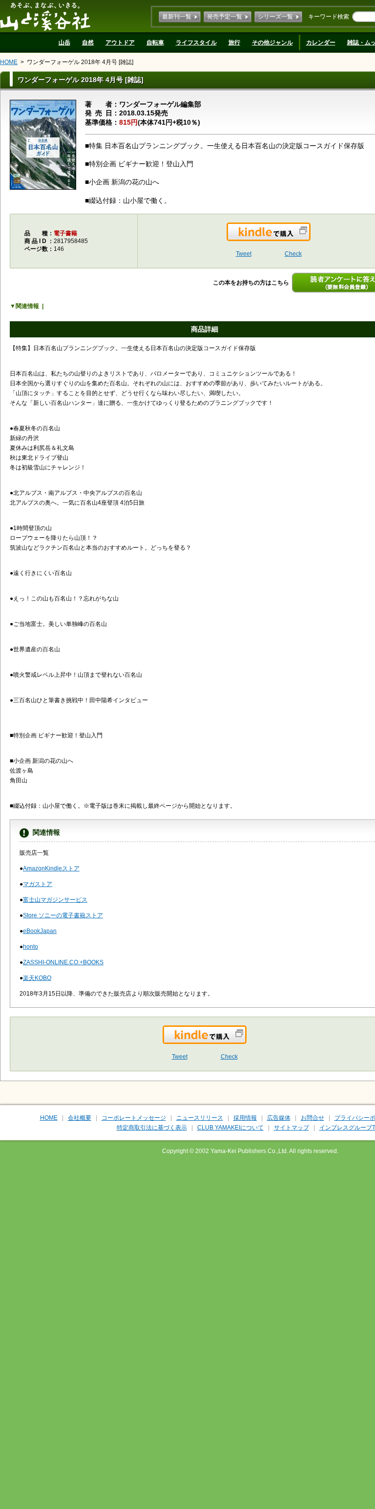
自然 (88, 42)
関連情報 (27, 306)
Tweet (243, 253)
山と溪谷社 (45, 16)
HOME (9, 62)
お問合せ (312, 1117)
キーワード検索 (328, 16)
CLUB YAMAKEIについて (230, 1127)
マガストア (37, 884)
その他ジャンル (272, 42)
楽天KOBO (37, 978)
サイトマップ (291, 1127)
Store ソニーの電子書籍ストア (63, 915)
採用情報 (245, 1117)
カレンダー (320, 42)
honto (30, 946)
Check (293, 253)
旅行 (234, 42)
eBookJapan (40, 931)
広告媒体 (279, 1117)
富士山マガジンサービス (55, 899)
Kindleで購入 (310, 237)
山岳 (64, 42)
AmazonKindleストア (51, 868)
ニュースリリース (199, 1117)
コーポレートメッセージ (134, 1117)
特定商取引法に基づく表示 (152, 1127)
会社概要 (79, 1117)
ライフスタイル (196, 42)
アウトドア (120, 42)
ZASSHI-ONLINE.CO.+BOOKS (63, 962)
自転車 (155, 42)
